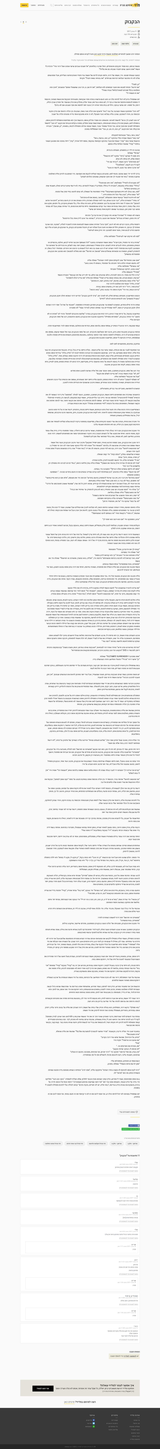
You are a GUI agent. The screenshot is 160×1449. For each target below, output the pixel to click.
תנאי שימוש (135, 1433)
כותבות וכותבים (106, 5)
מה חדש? (136, 1423)
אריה (131, 37)
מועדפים (41, 5)
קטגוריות (115, 5)
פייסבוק (89, 1420)
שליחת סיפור (58, 5)
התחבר (33, 5)
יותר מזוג (114, 43)
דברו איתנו (67, 5)
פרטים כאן (69, 1402)
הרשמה (24, 5)
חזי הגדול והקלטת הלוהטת (97, 1143)
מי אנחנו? (86, 5)
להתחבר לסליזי (130, 1356)
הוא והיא (135, 43)
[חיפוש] (51, 5)
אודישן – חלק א (117, 1143)
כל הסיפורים (95, 5)
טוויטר (89, 1423)
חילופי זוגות (125, 43)
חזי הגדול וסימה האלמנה (53, 1143)
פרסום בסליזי (135, 1439)
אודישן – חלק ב (132, 1143)
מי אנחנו (137, 1420)
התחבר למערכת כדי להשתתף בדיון (128, 1171)
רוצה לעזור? (135, 1430)
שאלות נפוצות (77, 5)
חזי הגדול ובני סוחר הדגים (75, 1143)
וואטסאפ (88, 1426)
